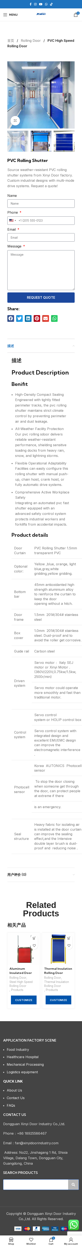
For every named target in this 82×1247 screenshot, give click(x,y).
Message (14, 246)
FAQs (11, 1105)
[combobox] (12, 221)
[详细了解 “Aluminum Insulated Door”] (34, 938)
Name (12, 195)
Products (17, 990)
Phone (13, 212)
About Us (14, 1090)
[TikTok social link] (51, 4)
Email (12, 229)
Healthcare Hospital (22, 1057)
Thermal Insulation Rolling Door (56, 984)
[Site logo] (41, 14)
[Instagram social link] (35, 4)
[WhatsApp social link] (46, 4)
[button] (10, 318)
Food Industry (18, 1049)
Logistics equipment (22, 1072)
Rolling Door (31, 40)
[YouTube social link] (41, 4)
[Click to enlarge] (15, 120)
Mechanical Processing (25, 1064)
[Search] (73, 1185)
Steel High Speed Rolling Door (21, 984)
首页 (11, 40)
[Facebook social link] (30, 4)
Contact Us (16, 1098)
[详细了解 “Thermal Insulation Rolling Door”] (69, 938)
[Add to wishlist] (34, 945)
